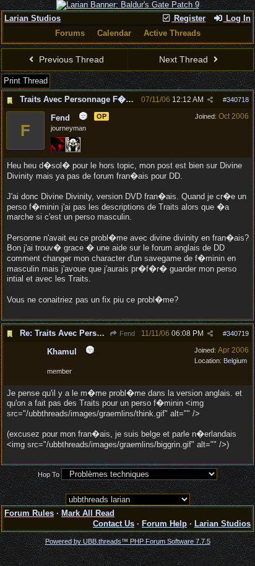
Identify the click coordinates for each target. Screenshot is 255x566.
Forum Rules (29, 513)
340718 (238, 99)
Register (188, 18)
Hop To (48, 474)
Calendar (114, 33)
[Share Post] (210, 99)
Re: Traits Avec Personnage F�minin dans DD (108, 333)
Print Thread (26, 80)
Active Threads (172, 33)
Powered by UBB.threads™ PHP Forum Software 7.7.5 (127, 541)
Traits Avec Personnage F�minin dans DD (101, 99)
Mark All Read (88, 513)
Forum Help (164, 523)
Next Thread (184, 59)
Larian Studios (32, 18)
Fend (126, 333)
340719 (238, 333)
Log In (237, 18)
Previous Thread (70, 59)
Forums (70, 33)
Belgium (235, 360)
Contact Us (113, 523)
